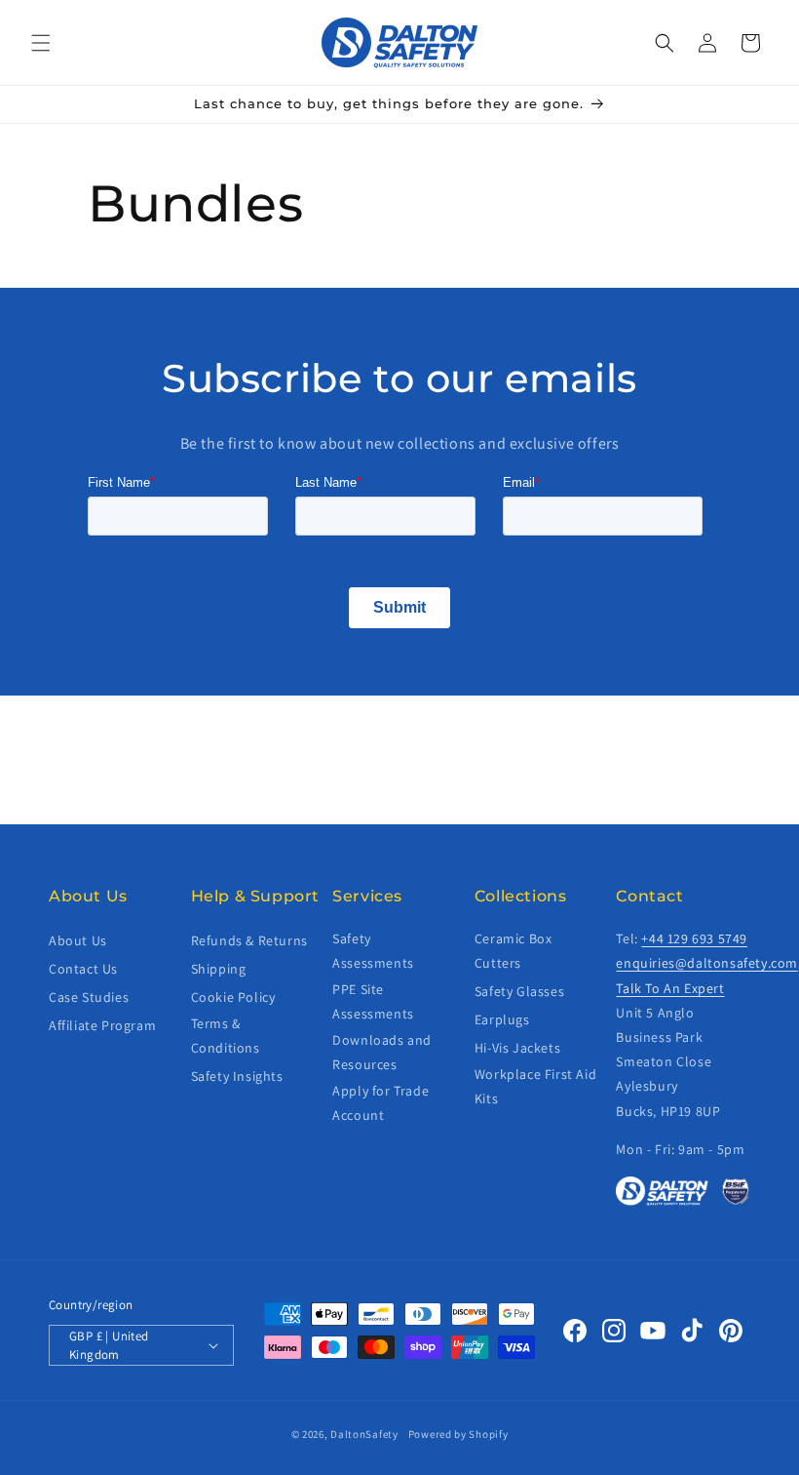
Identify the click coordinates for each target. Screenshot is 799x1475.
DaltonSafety (364, 1434)
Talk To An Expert (670, 988)
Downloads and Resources (382, 1052)
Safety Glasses (519, 991)
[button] (40, 42)
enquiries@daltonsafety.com (707, 963)
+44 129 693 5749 (694, 938)
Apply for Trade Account (380, 1103)
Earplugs (502, 1019)
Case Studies (89, 997)
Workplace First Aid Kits (535, 1086)
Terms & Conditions (225, 1035)
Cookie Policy (233, 997)
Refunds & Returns (249, 940)
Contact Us (83, 968)
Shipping (219, 968)
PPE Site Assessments (373, 1001)
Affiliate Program (102, 1025)
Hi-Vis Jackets (517, 1047)
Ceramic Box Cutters (513, 951)
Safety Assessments (373, 951)
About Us (78, 940)
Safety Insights (237, 1076)
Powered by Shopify (458, 1434)
